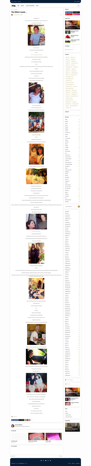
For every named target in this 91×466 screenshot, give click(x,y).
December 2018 (72, 224)
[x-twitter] (76, 1)
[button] (78, 5)
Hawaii (72, 143)
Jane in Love (68, 80)
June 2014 (72, 297)
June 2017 (72, 239)
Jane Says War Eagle (70, 84)
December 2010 (72, 375)
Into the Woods (75, 72)
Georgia (72, 140)
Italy (67, 74)
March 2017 (72, 244)
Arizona (67, 59)
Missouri (74, 90)
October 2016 (72, 250)
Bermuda (68, 61)
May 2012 (72, 343)
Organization (74, 94)
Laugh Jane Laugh (69, 88)
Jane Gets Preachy (69, 78)
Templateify (17, 463)
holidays (68, 70)
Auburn (73, 59)
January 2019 (72, 222)
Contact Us (19, 1)
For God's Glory (72, 138)
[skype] (79, 1)
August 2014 (72, 293)
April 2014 (72, 300)
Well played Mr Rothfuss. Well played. (75, 31)
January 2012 (72, 351)
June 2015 (72, 274)
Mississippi (68, 90)
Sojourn (72, 192)
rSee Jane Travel (72, 186)
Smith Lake (72, 190)
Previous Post (13, 456)
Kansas (75, 86)
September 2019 (72, 218)
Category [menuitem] (22, 5)
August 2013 (72, 315)
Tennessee (68, 103)
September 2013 (72, 313)
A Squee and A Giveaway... (33, 441)
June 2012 (72, 341)
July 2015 (72, 272)
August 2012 (72, 338)
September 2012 (72, 336)
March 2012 (72, 347)
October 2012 (72, 334)
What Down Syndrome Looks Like (72, 26)
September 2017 (72, 233)
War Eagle (68, 107)
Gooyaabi (25, 463)
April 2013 (72, 323)
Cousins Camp (75, 63)
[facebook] (41, 460)
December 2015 (72, 263)
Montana (68, 92)
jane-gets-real (69, 86)
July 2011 (72, 362)
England (72, 134)
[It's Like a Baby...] (54, 436)
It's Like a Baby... (48, 441)
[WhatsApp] (25, 420)
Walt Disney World (73, 105)
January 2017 (72, 248)
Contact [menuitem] (37, 5)
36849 (67, 57)
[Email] (29, 420)
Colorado (68, 63)
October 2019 (72, 216)
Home (12, 1)
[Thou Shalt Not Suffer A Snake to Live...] (67, 399)
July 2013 (72, 317)
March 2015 (72, 280)
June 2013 (72, 319)
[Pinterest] (27, 420)
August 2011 (72, 360)
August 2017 (72, 235)
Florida (72, 136)
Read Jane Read (72, 184)
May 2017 (72, 241)
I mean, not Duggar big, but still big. (36, 54)
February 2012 (72, 349)
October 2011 (72, 356)
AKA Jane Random (18, 424)
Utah (67, 105)
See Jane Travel (72, 188)
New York (68, 94)
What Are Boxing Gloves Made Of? (75, 36)
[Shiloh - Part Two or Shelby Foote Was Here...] (67, 41)
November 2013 (72, 310)
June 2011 (72, 364)
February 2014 (72, 304)
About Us (15, 1)
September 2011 (72, 358)
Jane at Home (73, 74)
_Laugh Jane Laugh (68, 416)
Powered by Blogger (69, 379)
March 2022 (72, 211)
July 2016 (72, 252)
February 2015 (72, 282)
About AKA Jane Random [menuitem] (30, 5)
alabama (73, 57)
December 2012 (72, 330)
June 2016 (72, 254)
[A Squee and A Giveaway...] (36, 436)
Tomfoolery (16, 9)
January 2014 (72, 306)
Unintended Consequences (71, 429)
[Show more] (31, 420)
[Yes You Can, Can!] (19, 436)
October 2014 (72, 289)
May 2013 (72, 321)
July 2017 (72, 237)
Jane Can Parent (69, 76)
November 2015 (72, 265)
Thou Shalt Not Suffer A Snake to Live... (74, 399)
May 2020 (72, 213)
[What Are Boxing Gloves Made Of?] (67, 36)
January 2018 (72, 231)
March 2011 (72, 369)
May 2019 (72, 220)
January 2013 (72, 328)
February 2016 (72, 259)
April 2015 (72, 278)
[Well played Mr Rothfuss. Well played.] (67, 32)
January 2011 (72, 373)
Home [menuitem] (18, 5)
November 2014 (72, 287)
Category (66, 413)
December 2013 (72, 308)
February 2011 (72, 371)
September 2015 (72, 269)
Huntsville (73, 70)
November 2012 (72, 332)
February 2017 (72, 246)
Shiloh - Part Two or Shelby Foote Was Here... (75, 40)
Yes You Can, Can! (14, 441)
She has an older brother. (36, 231)
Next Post (60, 456)
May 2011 (72, 366)
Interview (68, 72)
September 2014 (72, 291)
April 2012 (72, 345)
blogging (74, 61)
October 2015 (72, 267)
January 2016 (72, 261)
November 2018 (72, 226)
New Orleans (74, 92)
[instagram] (48, 460)
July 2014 (72, 295)
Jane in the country (69, 82)
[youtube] (46, 460)
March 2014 (72, 302)
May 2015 (72, 276)
